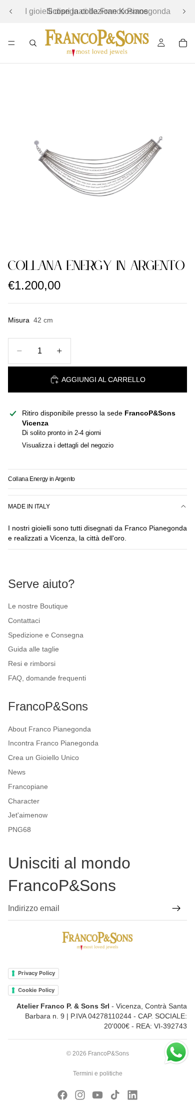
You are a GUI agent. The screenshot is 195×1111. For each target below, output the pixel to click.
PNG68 (19, 830)
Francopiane (28, 786)
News (17, 772)
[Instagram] (80, 1095)
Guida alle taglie (33, 649)
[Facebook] (62, 1095)
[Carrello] (183, 43)
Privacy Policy (36, 973)
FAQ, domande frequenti (47, 678)
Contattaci (24, 620)
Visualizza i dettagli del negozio (68, 445)
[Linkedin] (132, 1095)
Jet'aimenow (28, 815)
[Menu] (11, 43)
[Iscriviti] (176, 908)
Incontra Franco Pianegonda (53, 743)
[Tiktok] (115, 1095)
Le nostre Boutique (38, 606)
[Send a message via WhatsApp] (176, 1052)
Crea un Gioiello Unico (43, 758)
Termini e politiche (97, 1073)
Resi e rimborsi (32, 664)
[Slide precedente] (11, 11)
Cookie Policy (36, 990)
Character (24, 801)
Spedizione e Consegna (46, 635)
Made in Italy (29, 506)
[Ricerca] (33, 43)
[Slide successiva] (184, 11)
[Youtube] (98, 1095)
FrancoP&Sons (108, 1053)
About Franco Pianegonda (49, 729)
